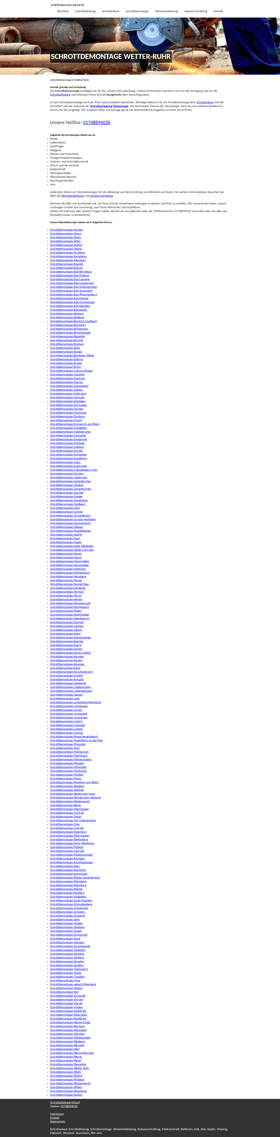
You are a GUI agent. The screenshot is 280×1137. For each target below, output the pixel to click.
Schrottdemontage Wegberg (67, 1041)
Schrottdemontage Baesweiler (68, 310)
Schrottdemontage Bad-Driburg (69, 275)
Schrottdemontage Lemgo (66, 710)
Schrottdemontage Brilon (65, 367)
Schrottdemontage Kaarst (66, 645)
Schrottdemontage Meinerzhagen (71, 759)
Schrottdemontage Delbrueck (68, 393)
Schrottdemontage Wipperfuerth (70, 1083)
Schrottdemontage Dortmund (68, 412)
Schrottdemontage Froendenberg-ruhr (73, 470)
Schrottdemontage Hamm (66, 557)
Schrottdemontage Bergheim (68, 325)
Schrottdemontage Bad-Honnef (69, 298)
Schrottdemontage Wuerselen (68, 1015)
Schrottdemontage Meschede (68, 767)
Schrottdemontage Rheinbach (68, 881)
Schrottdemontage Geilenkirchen (70, 481)
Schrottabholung (85, 11)
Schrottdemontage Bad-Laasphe (70, 279)
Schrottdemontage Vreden (66, 1007)
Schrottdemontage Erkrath (66, 451)
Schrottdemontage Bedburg (67, 317)
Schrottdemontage (137, 11)
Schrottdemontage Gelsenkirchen (70, 489)
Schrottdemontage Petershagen (69, 835)
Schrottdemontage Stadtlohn (67, 950)
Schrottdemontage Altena (66, 249)
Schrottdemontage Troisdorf (67, 976)
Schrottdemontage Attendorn (68, 260)
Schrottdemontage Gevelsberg (69, 500)
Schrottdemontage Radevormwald (71, 855)
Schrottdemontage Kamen (66, 649)
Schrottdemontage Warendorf (68, 1030)
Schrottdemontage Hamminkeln (69, 561)
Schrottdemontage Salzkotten (68, 896)
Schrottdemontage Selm (65, 919)
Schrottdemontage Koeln (65, 633)
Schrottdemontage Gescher (67, 492)
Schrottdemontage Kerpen (66, 660)
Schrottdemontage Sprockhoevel (70, 946)
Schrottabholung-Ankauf (65, 1102)
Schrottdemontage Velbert (66, 988)
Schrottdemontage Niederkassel (70, 801)
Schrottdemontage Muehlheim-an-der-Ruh (76, 740)
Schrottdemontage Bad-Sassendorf (71, 290)
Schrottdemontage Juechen (67, 626)
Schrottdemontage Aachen (66, 230)
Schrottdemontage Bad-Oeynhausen (72, 302)
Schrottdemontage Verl (64, 992)
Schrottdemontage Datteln (66, 390)
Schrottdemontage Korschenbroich (71, 672)
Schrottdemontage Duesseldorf (69, 386)
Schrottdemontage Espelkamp (68, 458)
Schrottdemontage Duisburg (67, 416)
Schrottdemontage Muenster (68, 744)
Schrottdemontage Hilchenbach (69, 607)
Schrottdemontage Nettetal (67, 790)
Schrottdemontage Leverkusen (69, 717)
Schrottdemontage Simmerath (68, 935)
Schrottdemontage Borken (66, 351)
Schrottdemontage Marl (65, 748)
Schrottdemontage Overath (67, 828)
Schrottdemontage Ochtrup (67, 813)
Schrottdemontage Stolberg (67, 957)
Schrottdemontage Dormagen (68, 405)
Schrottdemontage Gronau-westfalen (73, 519)
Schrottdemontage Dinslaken (68, 401)
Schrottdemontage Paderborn (68, 832)
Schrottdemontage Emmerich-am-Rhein (74, 424)
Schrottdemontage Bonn (65, 348)
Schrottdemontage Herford (66, 592)
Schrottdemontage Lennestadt (68, 714)
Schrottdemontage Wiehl (65, 1072)
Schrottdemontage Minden (66, 774)
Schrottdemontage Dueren (66, 382)
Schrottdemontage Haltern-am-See (71, 550)
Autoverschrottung (195, 11)
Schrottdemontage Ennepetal (68, 435)
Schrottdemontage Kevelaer (67, 664)
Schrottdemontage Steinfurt (67, 954)
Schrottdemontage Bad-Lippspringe (72, 283)
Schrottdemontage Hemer (66, 580)
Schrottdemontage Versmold (67, 996)
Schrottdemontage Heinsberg (68, 576)
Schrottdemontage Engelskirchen (70, 431)
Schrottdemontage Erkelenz (67, 447)
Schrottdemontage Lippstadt (67, 725)
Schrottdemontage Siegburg (67, 927)
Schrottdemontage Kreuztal (67, 679)
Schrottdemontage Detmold (67, 397)
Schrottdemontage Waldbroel (68, 1018)
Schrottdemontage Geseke (66, 496)
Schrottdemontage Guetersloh (68, 477)
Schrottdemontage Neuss (65, 805)
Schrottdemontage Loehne (66, 729)
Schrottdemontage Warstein (67, 1034)
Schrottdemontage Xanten (66, 1095)
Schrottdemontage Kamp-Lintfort (70, 653)
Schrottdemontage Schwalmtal (69, 908)
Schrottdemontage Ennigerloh (68, 439)
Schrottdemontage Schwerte (67, 915)
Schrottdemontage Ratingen (67, 858)
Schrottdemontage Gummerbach (70, 523)
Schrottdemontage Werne (66, 1056)
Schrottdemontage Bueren (66, 268)
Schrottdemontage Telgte (65, 973)
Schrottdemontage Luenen (66, 694)
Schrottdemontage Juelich (66, 630)
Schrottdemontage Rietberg (67, 893)
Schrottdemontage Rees (65, 866)
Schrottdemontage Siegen (66, 931)
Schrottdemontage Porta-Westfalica (72, 843)
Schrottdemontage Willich (66, 1076)
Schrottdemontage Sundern (67, 965)
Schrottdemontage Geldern (67, 485)
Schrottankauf (110, 11)
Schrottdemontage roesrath (67, 851)
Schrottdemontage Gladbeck (67, 504)
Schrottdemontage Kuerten (66, 641)
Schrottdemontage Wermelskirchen (72, 1053)
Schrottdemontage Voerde (66, 1003)
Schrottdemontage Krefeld (66, 675)
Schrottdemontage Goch (65, 508)
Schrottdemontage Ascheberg (68, 256)
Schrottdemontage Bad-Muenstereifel (73, 287)
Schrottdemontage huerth (66, 534)
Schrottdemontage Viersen (66, 999)
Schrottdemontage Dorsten (66, 409)
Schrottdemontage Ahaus (65, 233)
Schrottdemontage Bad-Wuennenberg (73, 294)
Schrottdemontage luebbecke (68, 683)
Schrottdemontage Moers (66, 778)
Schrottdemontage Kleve (65, 668)
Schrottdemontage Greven (66, 512)
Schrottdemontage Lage (65, 698)
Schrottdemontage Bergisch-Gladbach (73, 321)
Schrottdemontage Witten (66, 1087)
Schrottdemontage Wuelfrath (68, 1011)
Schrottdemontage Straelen (67, 961)
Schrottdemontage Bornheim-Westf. (72, 355)
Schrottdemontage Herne (65, 595)
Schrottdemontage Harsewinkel (69, 565)
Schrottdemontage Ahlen (65, 237)
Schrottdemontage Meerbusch (69, 755)
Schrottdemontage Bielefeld (67, 336)
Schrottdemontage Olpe (65, 824)
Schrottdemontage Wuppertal (68, 1091)
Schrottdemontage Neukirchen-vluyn (72, 794)
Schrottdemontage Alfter (65, 241)
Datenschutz (57, 1121)
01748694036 (96, 122)
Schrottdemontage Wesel (65, 1060)
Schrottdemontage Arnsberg (67, 252)
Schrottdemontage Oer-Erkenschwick (73, 820)
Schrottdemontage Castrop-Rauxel (71, 371)
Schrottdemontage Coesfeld (67, 374)
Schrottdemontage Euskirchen (68, 466)
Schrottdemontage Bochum (67, 344)
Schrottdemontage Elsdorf (66, 420)
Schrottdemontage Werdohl (67, 1045)
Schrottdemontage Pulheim (67, 847)
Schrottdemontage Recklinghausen (71, 862)
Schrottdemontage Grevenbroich (70, 515)
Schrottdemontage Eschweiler (68, 454)
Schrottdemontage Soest (65, 938)
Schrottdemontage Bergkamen (69, 329)
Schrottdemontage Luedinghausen (71, 691)
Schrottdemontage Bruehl (66, 363)
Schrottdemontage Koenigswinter (70, 637)
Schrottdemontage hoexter (66, 527)
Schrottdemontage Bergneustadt (70, 332)
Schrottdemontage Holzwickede (69, 614)
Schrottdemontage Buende (66, 264)
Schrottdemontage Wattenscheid (70, 1037)
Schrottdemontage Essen (65, 462)
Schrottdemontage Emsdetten (68, 428)
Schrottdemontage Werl (65, 1049)
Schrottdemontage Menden (67, 763)
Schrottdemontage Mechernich (69, 752)
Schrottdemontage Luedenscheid (70, 687)
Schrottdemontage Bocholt (66, 340)
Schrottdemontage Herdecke (67, 588)
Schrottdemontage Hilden (66, 611)
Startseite (63, 11)
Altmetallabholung (166, 11)
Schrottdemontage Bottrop (66, 359)
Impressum (57, 1114)
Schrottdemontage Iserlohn (67, 622)
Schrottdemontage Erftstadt (67, 443)
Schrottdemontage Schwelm (67, 912)
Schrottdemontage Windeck (67, 1079)
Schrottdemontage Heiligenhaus (70, 573)
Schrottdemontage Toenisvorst (69, 969)
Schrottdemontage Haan (65, 538)
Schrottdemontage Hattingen (68, 569)
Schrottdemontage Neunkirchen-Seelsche (75, 797)
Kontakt (218, 11)
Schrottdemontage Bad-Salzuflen (70, 306)
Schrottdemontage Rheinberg (68, 885)
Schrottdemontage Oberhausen (69, 809)
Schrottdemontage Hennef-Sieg (69, 584)
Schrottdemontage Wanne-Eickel (70, 1022)
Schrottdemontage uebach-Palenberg (73, 984)
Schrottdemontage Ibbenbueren (69, 618)
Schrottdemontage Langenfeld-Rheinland (75, 702)
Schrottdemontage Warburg (67, 1026)
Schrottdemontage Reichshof (68, 870)
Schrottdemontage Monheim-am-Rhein (74, 782)
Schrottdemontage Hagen (66, 542)
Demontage (120, 106)
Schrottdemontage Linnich (66, 721)
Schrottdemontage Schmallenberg (71, 904)
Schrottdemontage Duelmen (67, 378)
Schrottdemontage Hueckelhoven (70, 531)
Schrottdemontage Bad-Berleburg (71, 271)
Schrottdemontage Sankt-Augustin (71, 900)
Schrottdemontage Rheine (66, 889)
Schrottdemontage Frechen (67, 473)
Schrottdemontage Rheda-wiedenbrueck (75, 877)
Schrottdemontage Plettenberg (69, 839)
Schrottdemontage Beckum (67, 313)
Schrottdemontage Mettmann (68, 771)
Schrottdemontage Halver (66, 553)
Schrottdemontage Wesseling (68, 1064)
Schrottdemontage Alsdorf (66, 245)
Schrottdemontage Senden (66, 923)
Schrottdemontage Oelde (65, 816)
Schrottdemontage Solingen (67, 942)
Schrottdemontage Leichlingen (69, 706)
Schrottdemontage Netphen (67, 786)
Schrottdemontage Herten (66, 599)
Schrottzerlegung (101, 106)
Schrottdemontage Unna (65, 980)
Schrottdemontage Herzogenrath (70, 603)
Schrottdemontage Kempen (67, 656)
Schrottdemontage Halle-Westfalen (72, 546)
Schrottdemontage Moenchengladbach (74, 736)
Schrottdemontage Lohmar (66, 733)
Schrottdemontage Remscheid (68, 874)
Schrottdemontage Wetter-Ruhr (69, 1068)
